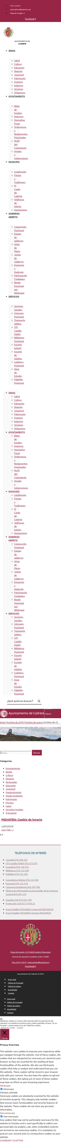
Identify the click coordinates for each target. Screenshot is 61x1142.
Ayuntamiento (13, 768)
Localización (20, 171)
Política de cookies (14, 986)
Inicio (2, 722)
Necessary (8, 1088)
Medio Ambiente (14, 795)
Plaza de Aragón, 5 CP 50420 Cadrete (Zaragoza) (30, 952)
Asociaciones (20, 209)
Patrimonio (19, 78)
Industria (18, 85)
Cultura (18, 64)
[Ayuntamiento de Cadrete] (22, 716)
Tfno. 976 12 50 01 (19, 962)
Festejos (18, 81)
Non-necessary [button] (7, 1112)
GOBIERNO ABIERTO (14, 215)
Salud (17, 60)
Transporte (11, 812)
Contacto (11, 993)
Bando (9, 771)
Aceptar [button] (20, 1028)
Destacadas (11, 782)
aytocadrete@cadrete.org (39, 962)
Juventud (19, 74)
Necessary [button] (5, 1085)
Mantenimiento (13, 792)
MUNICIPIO (14, 161)
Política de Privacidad (15, 983)
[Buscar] (39, 701)
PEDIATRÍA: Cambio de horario (21, 819)
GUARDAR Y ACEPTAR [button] (11, 1140)
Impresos (18, 116)
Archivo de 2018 (15, 722)
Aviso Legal (12, 979)
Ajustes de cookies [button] (8, 1028)
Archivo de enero (33, 722)
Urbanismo (19, 92)
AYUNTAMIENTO (17, 96)
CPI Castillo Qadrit (18, 330)
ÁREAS (12, 50)
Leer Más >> (7, 829)
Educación (19, 67)
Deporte (18, 71)
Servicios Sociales (14, 809)
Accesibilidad (12, 990)
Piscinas (10, 802)
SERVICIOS (14, 296)
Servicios (18, 89)
